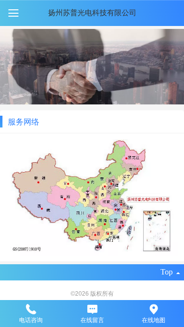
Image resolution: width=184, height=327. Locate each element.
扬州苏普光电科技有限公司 (92, 12)
